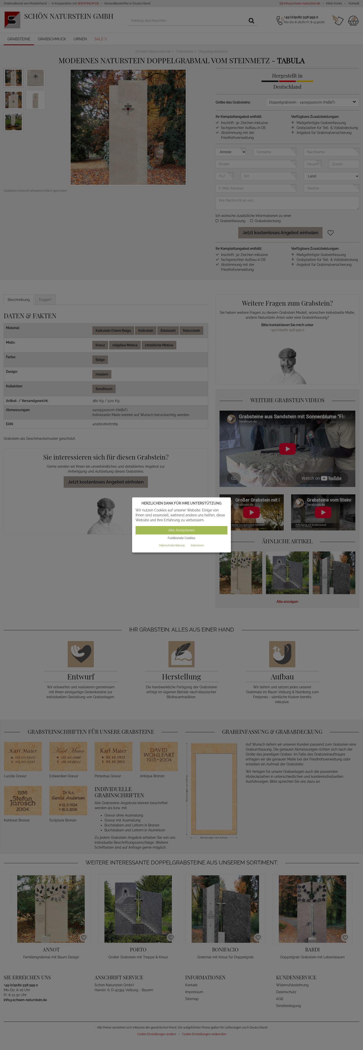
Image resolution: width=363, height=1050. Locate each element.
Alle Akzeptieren (181, 530)
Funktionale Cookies (181, 538)
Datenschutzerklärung (171, 545)
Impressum (197, 545)
